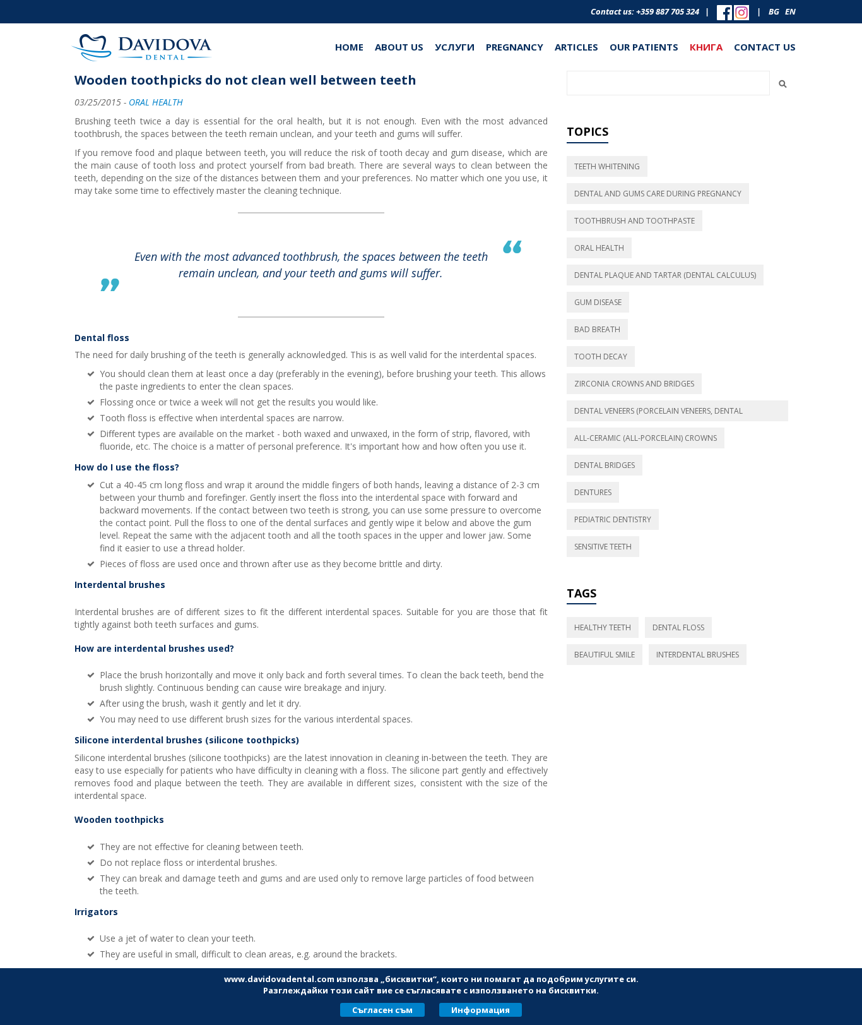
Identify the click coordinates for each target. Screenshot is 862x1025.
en (790, 11)
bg (774, 11)
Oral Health (156, 102)
